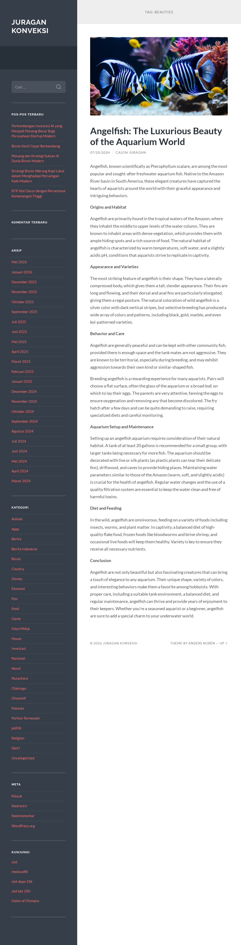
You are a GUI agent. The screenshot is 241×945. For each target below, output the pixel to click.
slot (14, 862)
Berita (16, 539)
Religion (18, 738)
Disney (17, 579)
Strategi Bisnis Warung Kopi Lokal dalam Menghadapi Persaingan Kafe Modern (38, 176)
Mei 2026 (19, 262)
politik (16, 728)
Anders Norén (202, 643)
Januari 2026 (22, 272)
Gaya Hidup (21, 628)
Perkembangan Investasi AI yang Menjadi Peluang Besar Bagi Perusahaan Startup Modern (37, 131)
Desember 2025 (24, 282)
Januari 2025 (22, 381)
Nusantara (20, 678)
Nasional (18, 658)
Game (16, 618)
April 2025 (20, 351)
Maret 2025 (21, 361)
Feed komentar (23, 816)
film (14, 599)
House (16, 638)
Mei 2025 (19, 342)
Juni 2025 (19, 331)
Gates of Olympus (25, 901)
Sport (16, 748)
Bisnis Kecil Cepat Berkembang (36, 146)
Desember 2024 (24, 391)
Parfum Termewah (26, 718)
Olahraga (19, 688)
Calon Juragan (131, 152)
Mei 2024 (19, 461)
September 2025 (25, 312)
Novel (16, 668)
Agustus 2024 (22, 431)
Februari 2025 (23, 371)
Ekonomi (18, 588)
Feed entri (19, 806)
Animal (17, 519)
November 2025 (24, 292)
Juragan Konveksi (30, 26)
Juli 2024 (19, 441)
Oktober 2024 (23, 411)
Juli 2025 (19, 322)
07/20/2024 (100, 152)
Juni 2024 (19, 451)
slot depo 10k (22, 881)
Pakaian (18, 708)
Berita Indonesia (24, 549)
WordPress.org (23, 826)
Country (18, 569)
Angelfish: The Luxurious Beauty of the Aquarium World (156, 136)
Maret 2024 (21, 481)
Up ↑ (224, 643)
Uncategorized (23, 758)
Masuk (17, 796)
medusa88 (20, 871)
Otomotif (19, 698)
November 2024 (24, 401)
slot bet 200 (21, 891)
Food (15, 608)
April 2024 (20, 471)
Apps (15, 529)
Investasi (19, 648)
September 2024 (25, 421)
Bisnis (16, 559)
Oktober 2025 (23, 302)
